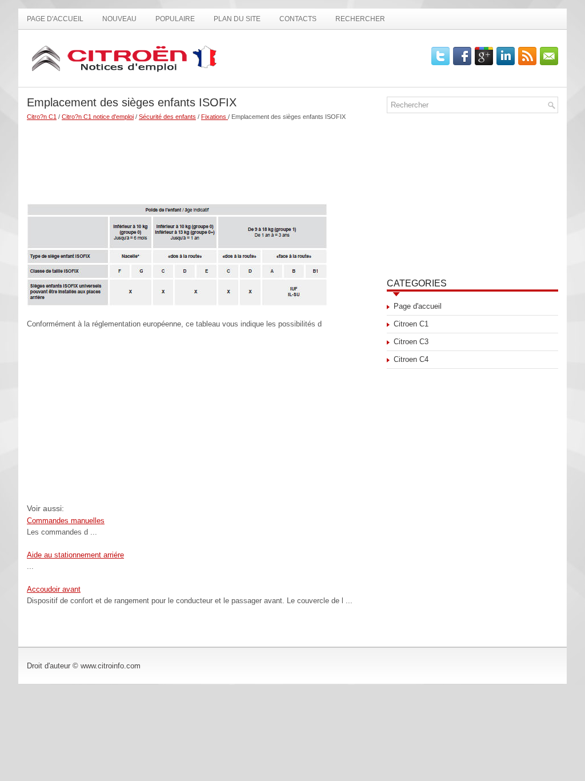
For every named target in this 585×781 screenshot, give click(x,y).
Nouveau (119, 19)
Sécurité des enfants (167, 116)
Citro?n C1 (42, 116)
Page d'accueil (55, 19)
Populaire (175, 19)
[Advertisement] (202, 157)
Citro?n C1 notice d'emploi (98, 116)
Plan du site (237, 19)
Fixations (214, 116)
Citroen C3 (411, 341)
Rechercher (360, 19)
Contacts (297, 19)
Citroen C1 (411, 324)
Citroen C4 (411, 359)
